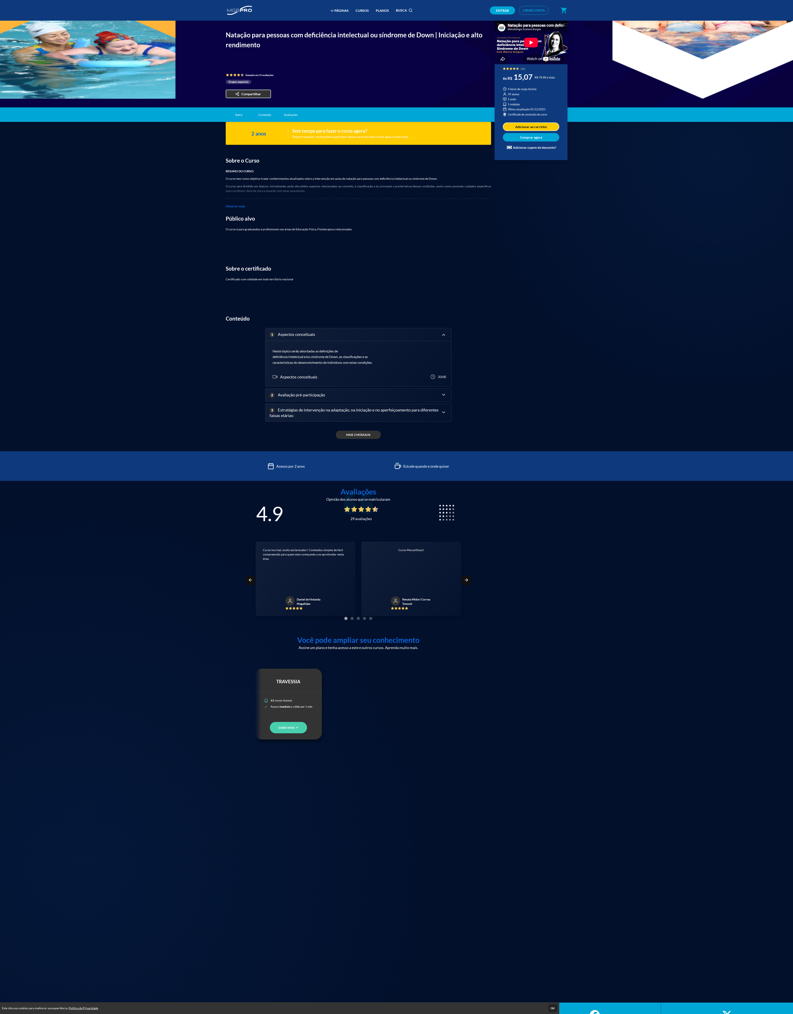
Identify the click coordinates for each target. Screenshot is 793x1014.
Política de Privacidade (83, 1008)
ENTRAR (502, 10)
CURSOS (362, 10)
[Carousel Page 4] (364, 618)
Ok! (553, 1008)
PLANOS (382, 10)
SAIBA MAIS (286, 727)
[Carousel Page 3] (358, 618)
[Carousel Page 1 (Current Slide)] (346, 618)
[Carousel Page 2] (352, 618)
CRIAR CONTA (534, 10)
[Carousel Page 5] (371, 618)
